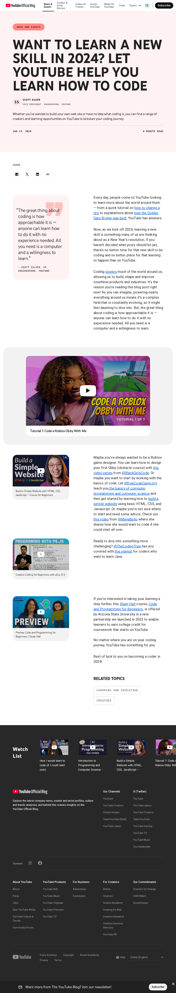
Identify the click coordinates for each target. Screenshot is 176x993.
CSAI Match (139, 896)
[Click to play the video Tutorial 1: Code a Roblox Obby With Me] (88, 391)
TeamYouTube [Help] (115, 819)
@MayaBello (128, 519)
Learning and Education (117, 690)
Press (16, 896)
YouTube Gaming (142, 826)
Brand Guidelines (89, 955)
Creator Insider (111, 812)
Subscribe (164, 5)
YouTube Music (141, 839)
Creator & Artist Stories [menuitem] (62, 5)
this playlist (123, 551)
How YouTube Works (24, 909)
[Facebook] (17, 174)
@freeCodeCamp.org (140, 483)
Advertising (79, 889)
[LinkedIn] (37, 174)
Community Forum (23, 927)
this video (101, 519)
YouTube (108, 798)
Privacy (44, 960)
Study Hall (128, 604)
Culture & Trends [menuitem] (80, 5)
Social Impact (140, 902)
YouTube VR (110, 934)
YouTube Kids (50, 889)
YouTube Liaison (112, 826)
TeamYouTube (141, 819)
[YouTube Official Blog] (20, 5)
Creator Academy (113, 902)
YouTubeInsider (142, 846)
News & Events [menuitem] (48, 5)
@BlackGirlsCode (135, 473)
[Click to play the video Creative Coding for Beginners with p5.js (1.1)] (41, 554)
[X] (27, 174)
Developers (79, 896)
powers (111, 272)
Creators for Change (144, 889)
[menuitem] (122, 5)
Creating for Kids (112, 909)
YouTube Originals (53, 902)
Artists (107, 889)
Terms (58, 960)
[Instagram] (30, 863)
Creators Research (113, 916)
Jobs (15, 902)
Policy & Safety (48, 955)
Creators (104, 700)
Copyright (68, 955)
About (16, 889)
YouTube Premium (53, 909)
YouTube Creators (113, 805)
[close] (173, 984)
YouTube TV (140, 833)
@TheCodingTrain (127, 546)
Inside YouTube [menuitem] (95, 5)
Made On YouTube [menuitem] (109, 5)
